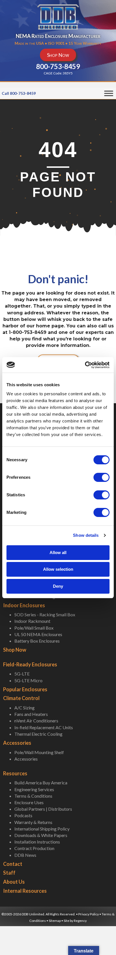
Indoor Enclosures (24, 605)
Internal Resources (25, 891)
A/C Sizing (24, 707)
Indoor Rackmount (32, 621)
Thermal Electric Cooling (38, 734)
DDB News (25, 855)
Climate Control (21, 698)
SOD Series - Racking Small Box (44, 614)
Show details (86, 535)
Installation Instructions (37, 841)
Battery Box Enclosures (37, 640)
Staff (9, 873)
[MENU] (108, 93)
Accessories (17, 743)
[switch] (101, 477)
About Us (14, 882)
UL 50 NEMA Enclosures (38, 634)
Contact (12, 864)
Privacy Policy (88, 914)
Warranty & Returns (33, 822)
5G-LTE (22, 673)
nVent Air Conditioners (36, 720)
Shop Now (14, 650)
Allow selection (58, 569)
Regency (80, 920)
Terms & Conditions (33, 796)
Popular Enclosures (25, 689)
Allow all (58, 552)
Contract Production (34, 848)
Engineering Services (34, 789)
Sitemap (55, 920)
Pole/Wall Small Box (33, 627)
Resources (15, 773)
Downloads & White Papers (40, 835)
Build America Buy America (40, 782)
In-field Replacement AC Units (43, 727)
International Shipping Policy (42, 828)
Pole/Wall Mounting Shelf (39, 752)
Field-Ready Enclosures (30, 664)
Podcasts (23, 815)
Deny (58, 586)
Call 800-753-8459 (19, 93)
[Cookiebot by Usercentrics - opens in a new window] (85, 365)
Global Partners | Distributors (43, 809)
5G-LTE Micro (28, 680)
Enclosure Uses (29, 802)
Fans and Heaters (31, 714)
